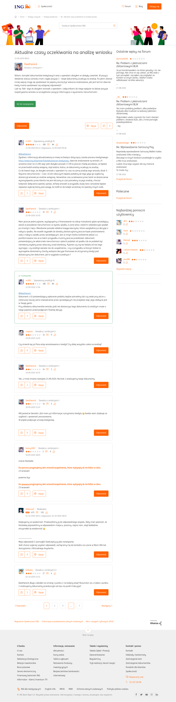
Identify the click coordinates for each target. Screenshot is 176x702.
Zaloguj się (154, 6)
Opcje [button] (93, 126)
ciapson (29, 331)
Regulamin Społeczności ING (27, 621)
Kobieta (29, 570)
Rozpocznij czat (136, 677)
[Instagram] (152, 695)
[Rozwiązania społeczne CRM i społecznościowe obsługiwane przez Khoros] (155, 622)
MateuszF (30, 509)
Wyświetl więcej (123, 269)
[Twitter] (141, 695)
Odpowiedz (22, 126)
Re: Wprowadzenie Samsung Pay (135, 147)
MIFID (62, 689)
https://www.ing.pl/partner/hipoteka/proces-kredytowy (44, 160)
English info (50, 689)
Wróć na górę (88, 635)
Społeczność (46, 6)
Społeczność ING (16, 17)
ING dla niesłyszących (31, 689)
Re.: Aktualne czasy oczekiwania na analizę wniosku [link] (79, 17)
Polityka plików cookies (117, 689)
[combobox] (88, 26)
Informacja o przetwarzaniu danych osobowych (62, 621)
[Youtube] (146, 695)
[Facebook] (136, 695)
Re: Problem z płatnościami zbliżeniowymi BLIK (131, 65)
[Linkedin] (157, 695)
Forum (128, 6)
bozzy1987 (31, 448)
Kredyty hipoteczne (50, 17)
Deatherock (30, 64)
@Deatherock (25, 154)
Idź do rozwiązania (25, 104)
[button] (104, 126)
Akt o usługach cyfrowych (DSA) (100, 621)
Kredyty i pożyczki (34, 17)
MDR (71, 689)
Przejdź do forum (124, 179)
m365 (28, 141)
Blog (141, 6)
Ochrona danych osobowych (90, 689)
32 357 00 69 (135, 682)
